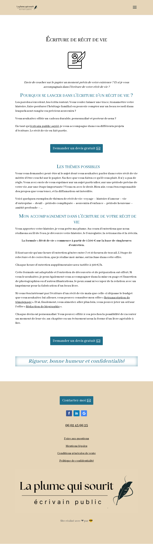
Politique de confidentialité (76, 460)
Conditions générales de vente (76, 453)
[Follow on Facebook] (69, 413)
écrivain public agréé (44, 126)
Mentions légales (76, 446)
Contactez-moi (74, 400)
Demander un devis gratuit (74, 148)
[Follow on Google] (84, 413)
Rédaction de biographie (43, 306)
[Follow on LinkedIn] (76, 413)
